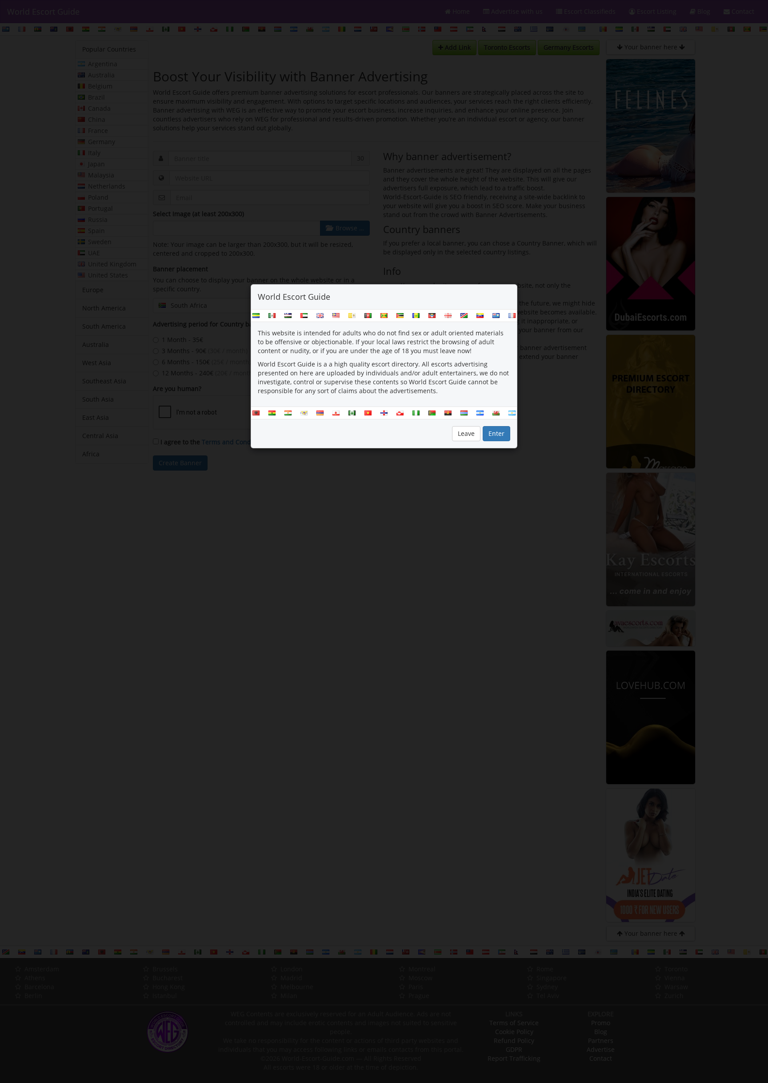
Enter (496, 433)
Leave (466, 433)
